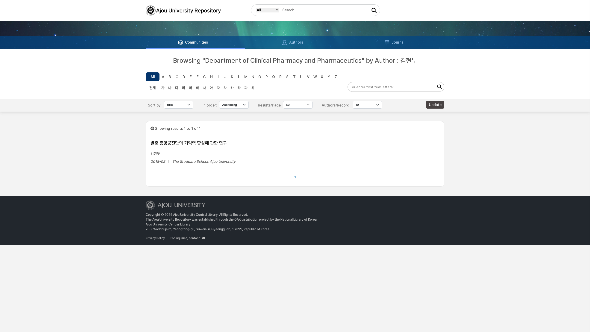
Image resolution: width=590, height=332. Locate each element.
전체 (152, 88)
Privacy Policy (155, 238)
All (152, 77)
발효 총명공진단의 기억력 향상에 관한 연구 (188, 143)
